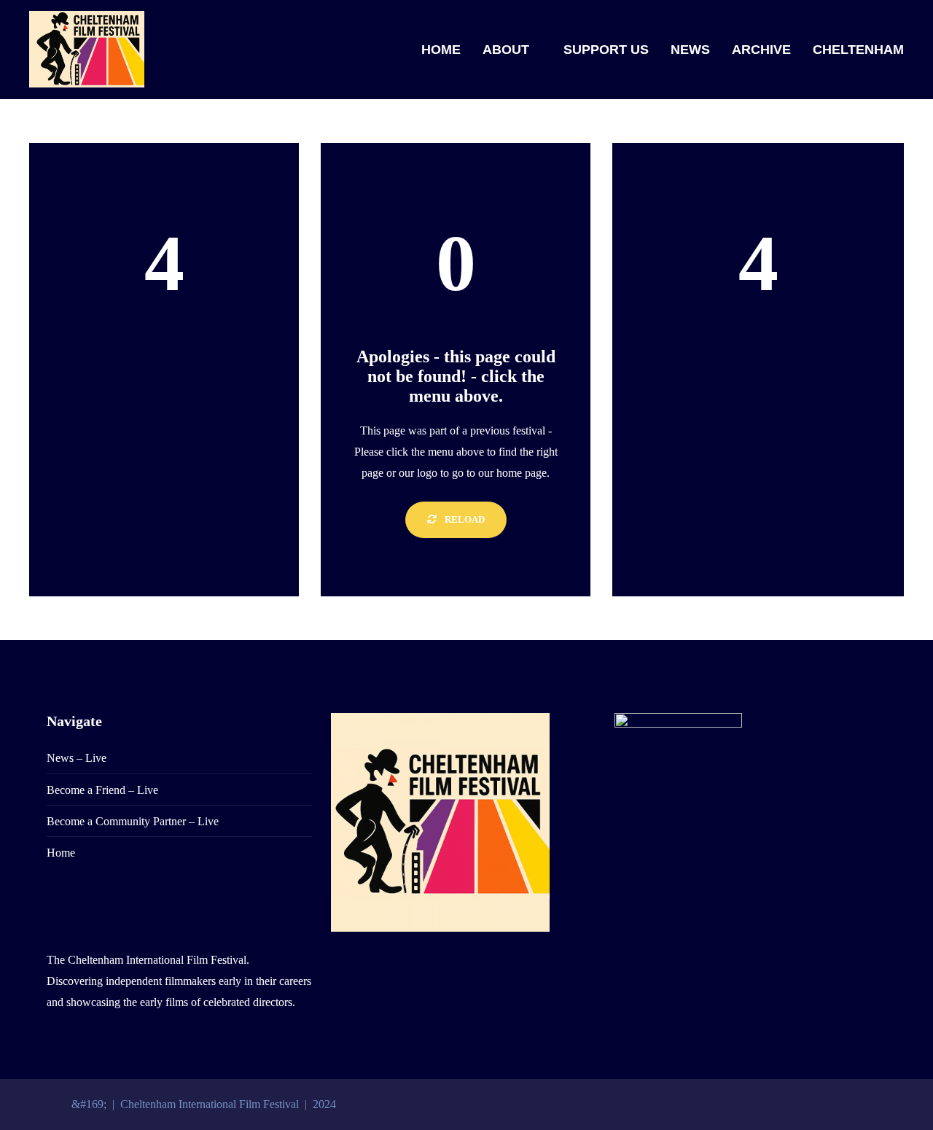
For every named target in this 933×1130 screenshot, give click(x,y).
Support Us (606, 49)
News (690, 49)
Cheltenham (858, 49)
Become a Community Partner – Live (133, 821)
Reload (463, 519)
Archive (761, 49)
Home (441, 49)
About (506, 49)
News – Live (76, 758)
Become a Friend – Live (102, 790)
